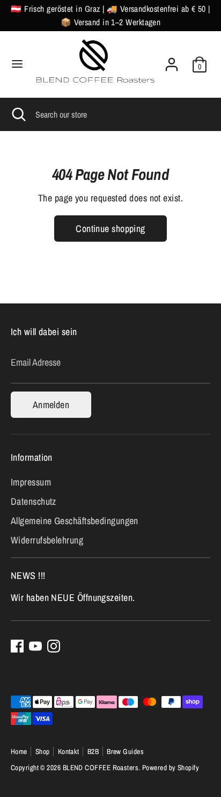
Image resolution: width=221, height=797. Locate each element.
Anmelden (51, 404)
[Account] (171, 60)
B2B (93, 751)
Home (19, 751)
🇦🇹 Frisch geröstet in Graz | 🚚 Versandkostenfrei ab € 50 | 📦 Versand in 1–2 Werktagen (110, 15)
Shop (42, 751)
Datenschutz (33, 501)
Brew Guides (125, 751)
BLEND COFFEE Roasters (100, 767)
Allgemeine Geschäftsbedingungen (74, 520)
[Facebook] (17, 646)
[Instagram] (53, 646)
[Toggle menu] (17, 64)
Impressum (31, 482)
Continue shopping (110, 228)
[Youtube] (35, 646)
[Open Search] (17, 114)
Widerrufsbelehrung (47, 540)
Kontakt (68, 751)
